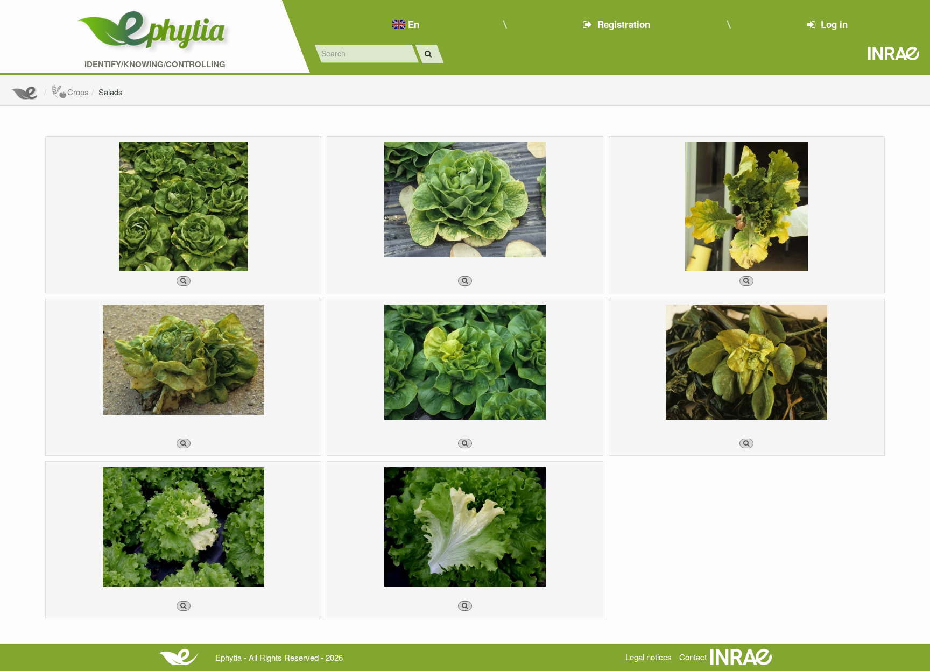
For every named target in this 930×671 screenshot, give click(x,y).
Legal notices (648, 656)
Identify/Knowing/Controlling (155, 64)
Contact (693, 656)
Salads (110, 91)
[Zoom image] (184, 281)
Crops (78, 91)
